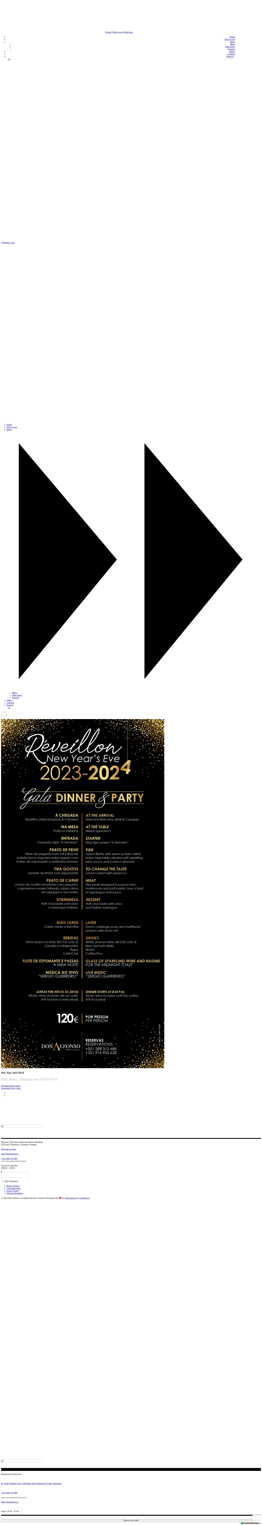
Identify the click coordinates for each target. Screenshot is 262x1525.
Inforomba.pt (70, 1198)
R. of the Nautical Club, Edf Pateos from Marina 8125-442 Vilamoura (31, 1483)
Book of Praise (13, 1186)
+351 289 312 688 (9, 1158)
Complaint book (13, 1188)
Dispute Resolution (15, 1193)
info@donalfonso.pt (9, 1154)
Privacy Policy (13, 1191)
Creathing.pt (84, 1198)
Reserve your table (131, 1520)
